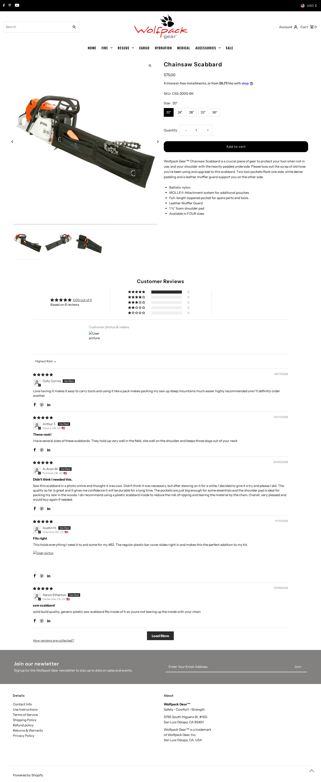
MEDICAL (183, 47)
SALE (229, 47)
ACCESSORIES (205, 47)
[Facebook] (3, 5)
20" (168, 112)
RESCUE (123, 47)
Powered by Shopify (28, 775)
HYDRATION (163, 47)
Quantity (170, 130)
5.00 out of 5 (82, 300)
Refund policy (23, 725)
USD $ (312, 6)
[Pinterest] (9, 5)
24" (180, 112)
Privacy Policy (23, 736)
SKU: (167, 93)
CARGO (144, 47)
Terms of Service (25, 715)
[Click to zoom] (150, 66)
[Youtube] (16, 5)
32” (203, 112)
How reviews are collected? (53, 640)
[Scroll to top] (312, 770)
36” (214, 112)
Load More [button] (160, 636)
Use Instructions (25, 709)
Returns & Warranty (28, 730)
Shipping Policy (24, 720)
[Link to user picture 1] (43, 560)
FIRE (105, 47)
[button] (137, 292)
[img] (43, 375)
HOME (92, 47)
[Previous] (12, 141)
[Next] (158, 141)
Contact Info (22, 704)
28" (191, 112)
